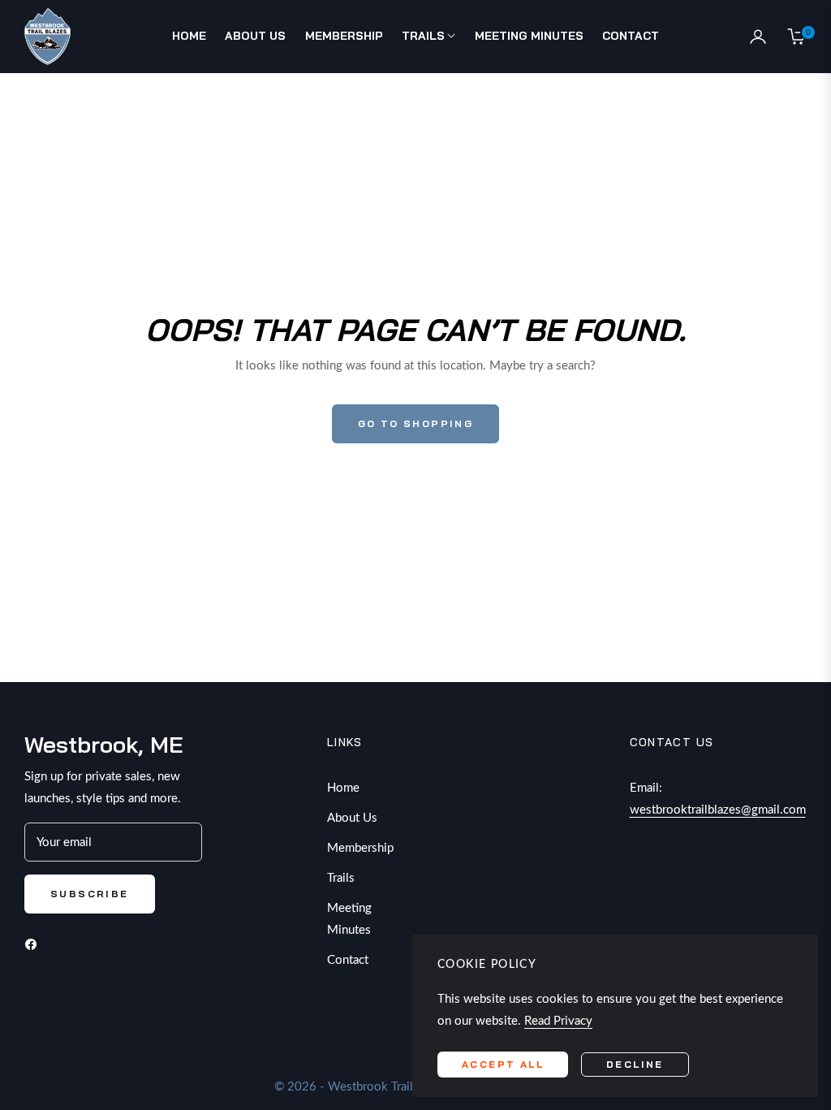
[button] (728, 37)
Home (343, 788)
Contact (347, 960)
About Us (352, 818)
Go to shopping (416, 423)
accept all (503, 1064)
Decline (635, 1064)
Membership (360, 848)
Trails (341, 878)
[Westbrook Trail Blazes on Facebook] (34, 944)
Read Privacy (558, 1021)
